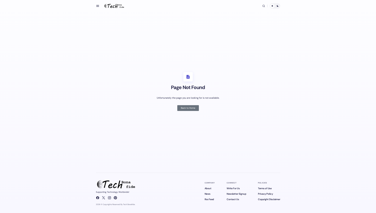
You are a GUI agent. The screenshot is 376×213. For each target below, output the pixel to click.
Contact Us (233, 199)
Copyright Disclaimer (269, 199)
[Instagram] (109, 198)
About (208, 188)
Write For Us (233, 188)
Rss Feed (209, 199)
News (207, 193)
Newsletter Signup (236, 193)
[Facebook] (98, 198)
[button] (97, 6)
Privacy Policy (265, 193)
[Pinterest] (115, 198)
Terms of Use (265, 188)
